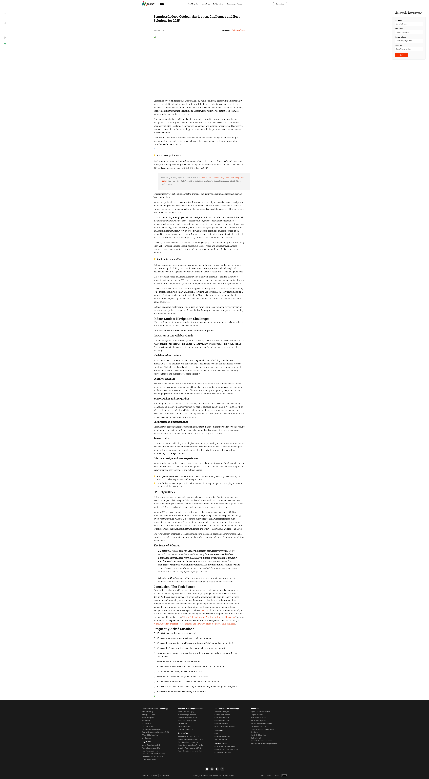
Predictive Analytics (221, 721)
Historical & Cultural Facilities (261, 723)
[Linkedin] (217, 769)
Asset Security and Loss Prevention (191, 745)
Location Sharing (148, 726)
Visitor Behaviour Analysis (151, 745)
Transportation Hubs (258, 726)
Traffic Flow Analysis (221, 712)
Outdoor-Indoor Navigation (151, 729)
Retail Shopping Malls (258, 721)
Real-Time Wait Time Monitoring (153, 754)
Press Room (164, 776)
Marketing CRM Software (187, 721)
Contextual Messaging (186, 712)
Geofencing (182, 723)
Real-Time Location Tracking (188, 736)
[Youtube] (207, 769)
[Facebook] (222, 769)
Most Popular (193, 4)
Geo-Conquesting (184, 726)
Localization (146, 738)
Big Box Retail (256, 738)
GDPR (277, 776)
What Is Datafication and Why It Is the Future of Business (208, 617)
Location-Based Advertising (188, 718)
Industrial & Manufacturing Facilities (264, 744)
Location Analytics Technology (226, 709)
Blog (216, 734)
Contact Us (280, 4)
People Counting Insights (151, 748)
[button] (5, 30)
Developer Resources (222, 736)
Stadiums (254, 732)
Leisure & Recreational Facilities (262, 729)
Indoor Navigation (148, 718)
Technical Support (221, 739)
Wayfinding (146, 721)
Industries (206, 4)
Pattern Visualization (222, 715)
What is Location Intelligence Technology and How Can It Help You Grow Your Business (194, 623)
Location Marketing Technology (190, 709)
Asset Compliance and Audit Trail (190, 751)
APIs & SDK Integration (150, 735)
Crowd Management (149, 760)
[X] (212, 769)
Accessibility (146, 723)
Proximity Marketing (185, 729)
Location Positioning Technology (155, 709)
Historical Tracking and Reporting (226, 749)
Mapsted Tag (183, 733)
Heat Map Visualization (150, 751)
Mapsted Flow (147, 742)
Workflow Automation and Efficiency (191, 748)
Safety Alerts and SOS (222, 752)
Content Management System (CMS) (155, 732)
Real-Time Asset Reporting (188, 742)
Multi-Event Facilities (258, 718)
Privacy (269, 776)
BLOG (160, 4)
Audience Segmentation (187, 715)
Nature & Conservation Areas (261, 741)
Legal (262, 776)
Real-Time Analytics (221, 718)
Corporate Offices (257, 715)
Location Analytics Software (224, 726)
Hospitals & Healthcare (259, 735)
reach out (205, 610)
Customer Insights (221, 723)
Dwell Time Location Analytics (153, 757)
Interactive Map (147, 712)
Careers (154, 776)
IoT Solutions (218, 4)
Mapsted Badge (220, 743)
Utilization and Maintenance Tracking (191, 739)
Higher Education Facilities (260, 712)
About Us (145, 776)
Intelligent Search (148, 715)
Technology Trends (234, 4)
